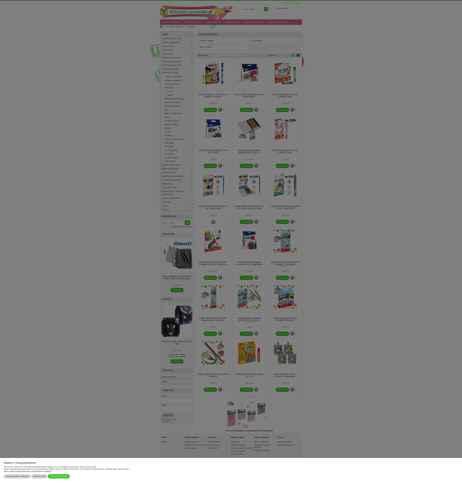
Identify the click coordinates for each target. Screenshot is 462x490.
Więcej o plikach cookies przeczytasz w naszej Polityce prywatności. (28, 471)
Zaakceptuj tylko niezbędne (17, 476)
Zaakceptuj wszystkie (59, 476)
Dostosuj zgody (39, 476)
